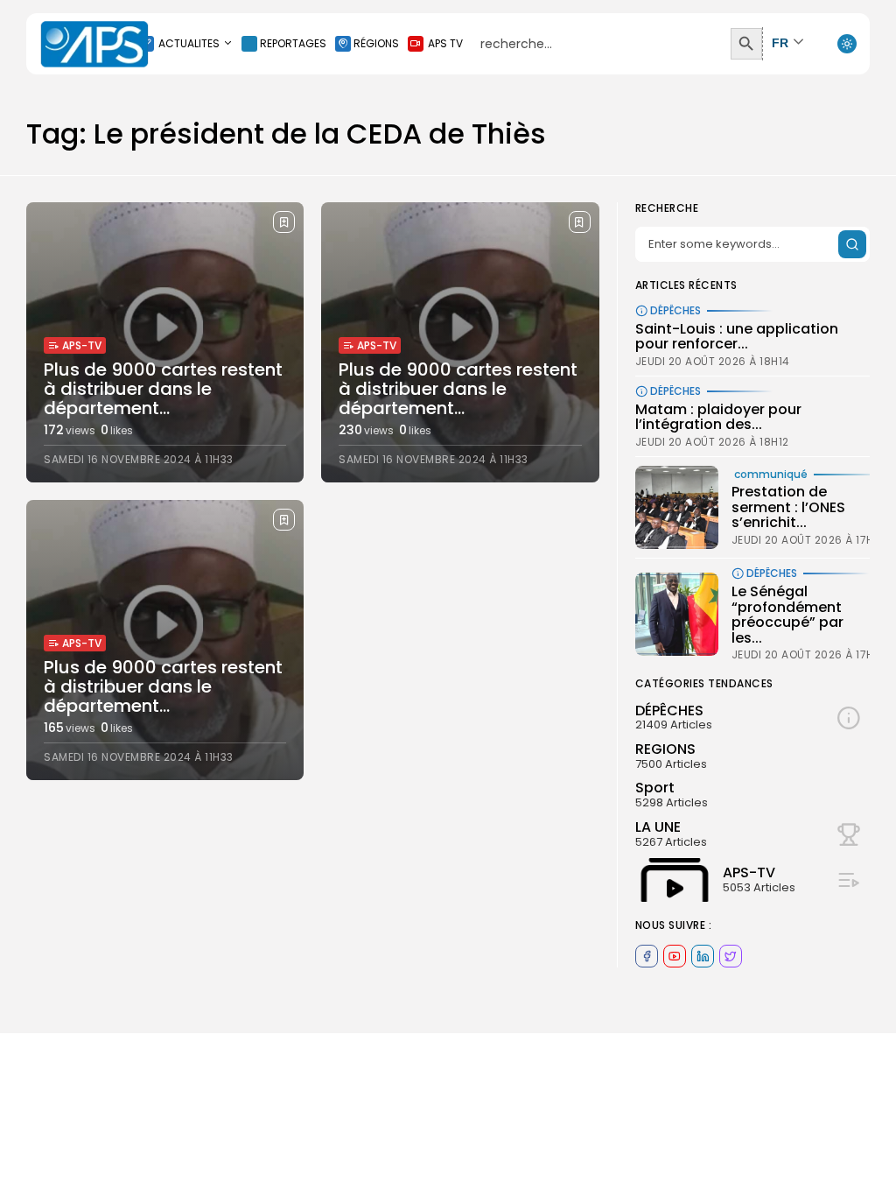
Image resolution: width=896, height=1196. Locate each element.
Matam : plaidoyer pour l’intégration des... (718, 417)
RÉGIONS (376, 43)
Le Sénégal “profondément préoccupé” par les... (788, 614)
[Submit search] (852, 244)
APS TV (445, 43)
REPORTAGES (293, 43)
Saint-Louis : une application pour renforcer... (736, 337)
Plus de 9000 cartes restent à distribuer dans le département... (163, 388)
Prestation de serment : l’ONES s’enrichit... (788, 507)
